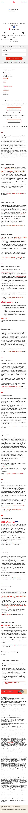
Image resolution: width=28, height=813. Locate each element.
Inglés (4, 82)
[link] (22, 34)
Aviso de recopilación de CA (16, 806)
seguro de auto (11, 210)
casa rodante (18, 237)
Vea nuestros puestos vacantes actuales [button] (12, 683)
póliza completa (10, 742)
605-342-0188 (6, 90)
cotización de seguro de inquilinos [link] (14, 351)
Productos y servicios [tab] (6, 126)
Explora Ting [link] (4, 318)
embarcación (12, 238)
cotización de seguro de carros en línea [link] (15, 193)
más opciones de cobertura (16, 214)
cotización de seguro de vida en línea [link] (15, 473)
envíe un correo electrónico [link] (11, 542)
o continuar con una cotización (14, 60)
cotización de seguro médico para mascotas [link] (17, 644)
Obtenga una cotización (14, 58)
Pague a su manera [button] (14, 120)
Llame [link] (2, 257)
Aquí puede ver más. (5, 466)
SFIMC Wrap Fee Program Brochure (14, 606)
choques (11, 171)
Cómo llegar (6, 78)
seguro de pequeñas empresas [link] (20, 425)
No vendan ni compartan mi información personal (9, 807)
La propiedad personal (21, 276)
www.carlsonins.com (7, 86)
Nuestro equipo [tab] (24, 126)
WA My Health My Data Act (5, 806)
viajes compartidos (5, 172)
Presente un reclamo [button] (14, 109)
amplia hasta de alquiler (19, 171)
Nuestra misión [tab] (15, 126)
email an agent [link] (7, 614)
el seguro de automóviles (10, 168)
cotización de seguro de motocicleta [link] (15, 225)
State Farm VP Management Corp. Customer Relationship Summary (13, 597)
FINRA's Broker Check (7, 596)
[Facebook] (14, 27)
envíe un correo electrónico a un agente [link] (13, 257)
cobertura (3, 171)
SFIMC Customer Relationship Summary (14, 605)
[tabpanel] (14, 82)
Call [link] (2, 614)
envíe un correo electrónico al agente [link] (13, 386)
